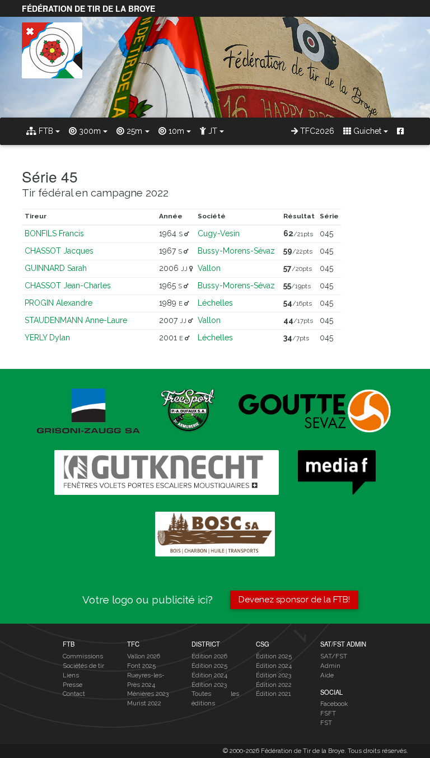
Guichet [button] (366, 131)
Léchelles (215, 302)
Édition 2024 (209, 675)
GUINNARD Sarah (56, 268)
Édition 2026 (209, 656)
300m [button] (89, 131)
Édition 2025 (209, 666)
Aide (327, 675)
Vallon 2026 (143, 656)
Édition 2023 (209, 685)
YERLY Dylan (47, 337)
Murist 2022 (144, 703)
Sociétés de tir (83, 666)
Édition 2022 (274, 685)
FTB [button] (44, 131)
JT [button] (211, 131)
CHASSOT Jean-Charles (68, 285)
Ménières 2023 (148, 694)
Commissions (83, 656)
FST (326, 723)
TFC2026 (316, 131)
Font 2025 (141, 666)
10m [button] (175, 131)
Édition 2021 (273, 694)
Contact (74, 694)
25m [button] (133, 131)
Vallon (209, 268)
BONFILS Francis (54, 233)
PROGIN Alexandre (58, 302)
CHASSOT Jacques (59, 250)
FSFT (328, 713)
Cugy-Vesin (219, 233)
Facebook (334, 704)
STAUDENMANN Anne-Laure (76, 320)
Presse (72, 685)
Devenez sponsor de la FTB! (294, 600)
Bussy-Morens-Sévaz (236, 250)
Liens (71, 675)
